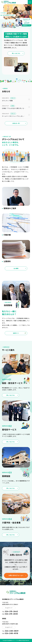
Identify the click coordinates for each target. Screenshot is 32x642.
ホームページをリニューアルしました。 (12, 116)
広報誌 (12, 105)
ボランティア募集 (7, 101)
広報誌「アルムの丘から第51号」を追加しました (13, 108)
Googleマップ (8, 607)
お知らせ (13, 98)
